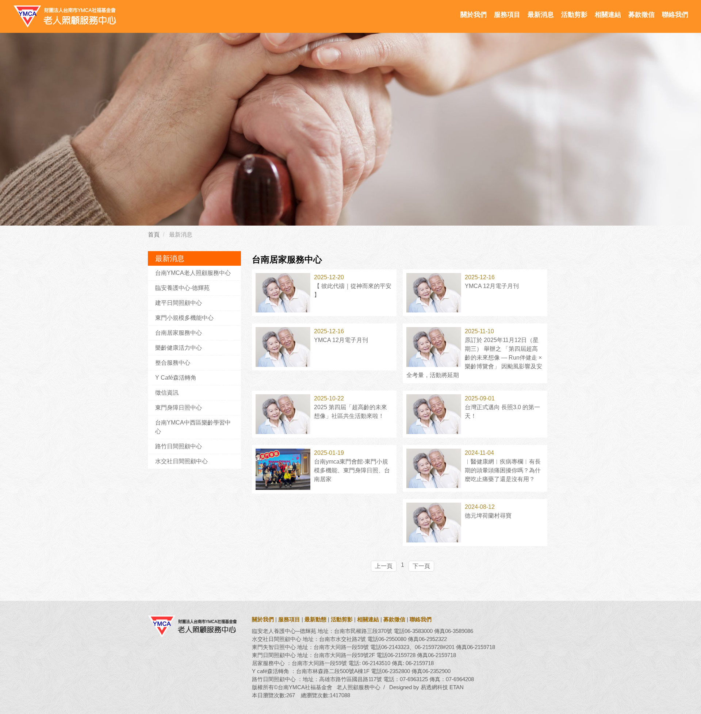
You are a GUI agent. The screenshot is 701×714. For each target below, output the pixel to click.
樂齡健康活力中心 (178, 348)
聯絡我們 (675, 14)
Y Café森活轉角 (175, 378)
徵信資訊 (167, 392)
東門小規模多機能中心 (184, 318)
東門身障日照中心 (178, 407)
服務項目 (507, 14)
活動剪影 (574, 14)
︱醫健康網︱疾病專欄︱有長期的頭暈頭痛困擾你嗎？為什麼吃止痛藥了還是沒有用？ (503, 470)
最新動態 (315, 619)
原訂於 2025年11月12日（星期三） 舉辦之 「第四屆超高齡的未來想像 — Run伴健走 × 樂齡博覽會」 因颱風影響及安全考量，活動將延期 (474, 357)
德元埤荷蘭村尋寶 (488, 516)
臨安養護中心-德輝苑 (182, 288)
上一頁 (383, 566)
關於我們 (473, 14)
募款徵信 (641, 14)
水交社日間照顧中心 (181, 461)
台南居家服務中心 (178, 333)
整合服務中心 (172, 363)
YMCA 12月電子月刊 (492, 286)
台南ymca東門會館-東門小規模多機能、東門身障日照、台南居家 (352, 470)
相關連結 (608, 14)
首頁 (154, 234)
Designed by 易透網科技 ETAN (426, 687)
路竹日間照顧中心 (178, 446)
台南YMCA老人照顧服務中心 (193, 273)
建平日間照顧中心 (178, 303)
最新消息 (541, 14)
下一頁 (421, 566)
